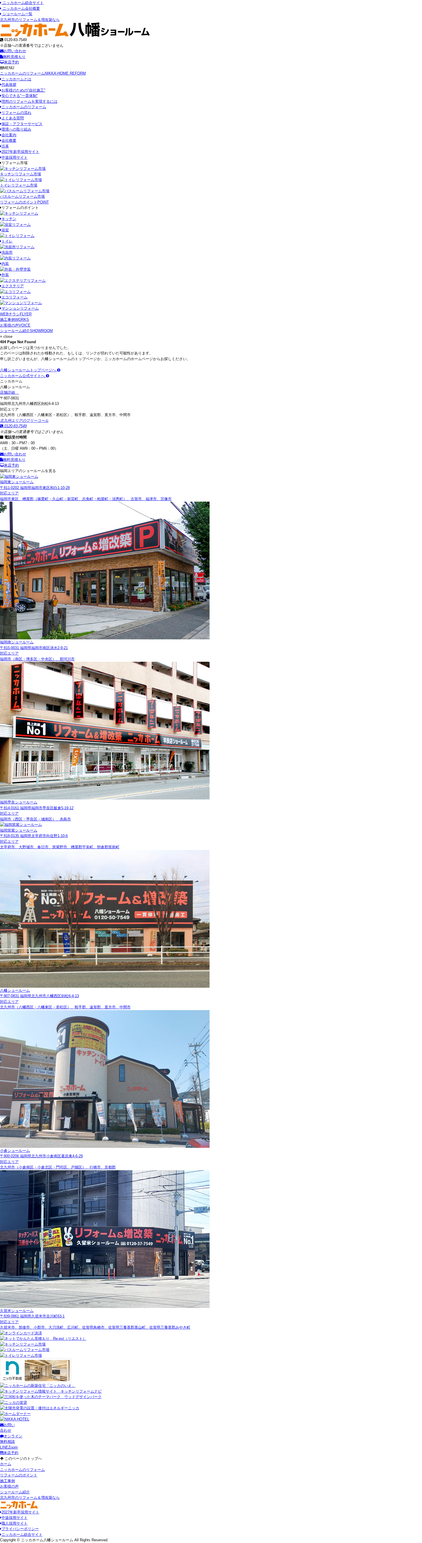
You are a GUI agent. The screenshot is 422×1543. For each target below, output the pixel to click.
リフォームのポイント (24, 202)
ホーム (5, 1464)
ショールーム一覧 (16, 14)
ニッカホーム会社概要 (20, 8)
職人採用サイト (14, 1523)
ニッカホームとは (16, 79)
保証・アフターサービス (21, 124)
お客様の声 (15, 325)
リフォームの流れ (16, 112)
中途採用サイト (14, 157)
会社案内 (8, 135)
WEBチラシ (16, 314)
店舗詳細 (8, 392)
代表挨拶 (8, 84)
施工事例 (14, 319)
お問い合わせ (15, 51)
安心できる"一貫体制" (19, 96)
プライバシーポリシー (20, 1529)
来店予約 (11, 62)
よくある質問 (12, 118)
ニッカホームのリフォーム (43, 73)
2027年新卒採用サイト (20, 152)
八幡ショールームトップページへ (28, 370)
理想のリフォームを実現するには (29, 101)
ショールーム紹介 (26, 331)
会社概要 (8, 140)
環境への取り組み (16, 129)
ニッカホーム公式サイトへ (23, 376)
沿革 (5, 146)
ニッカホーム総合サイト (22, 3)
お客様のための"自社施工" (23, 90)
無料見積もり (14, 57)
